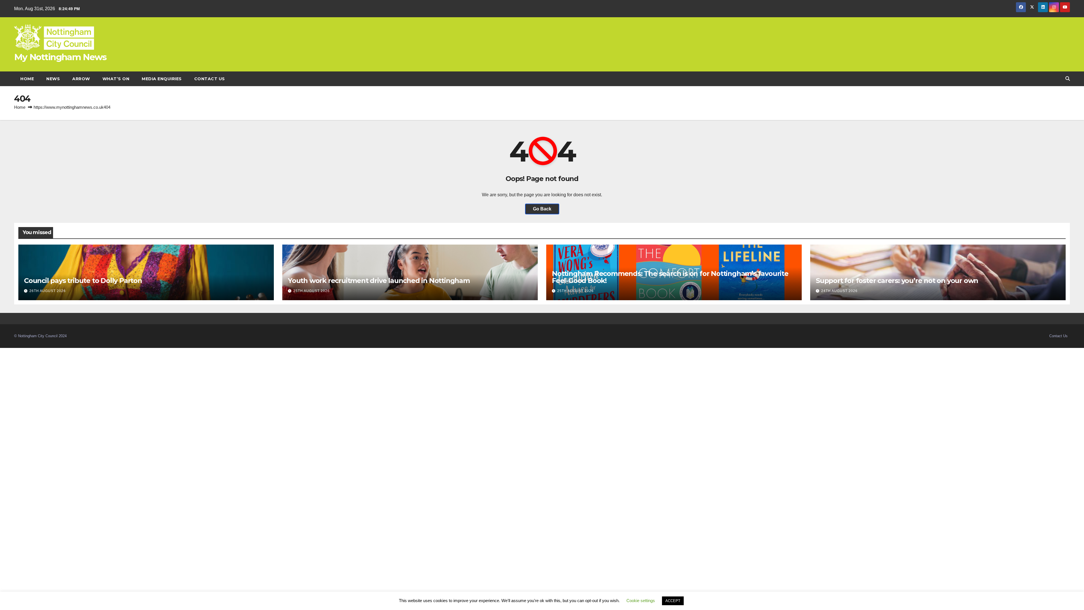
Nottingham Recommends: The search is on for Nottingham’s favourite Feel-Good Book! (670, 277)
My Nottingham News (60, 57)
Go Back (542, 208)
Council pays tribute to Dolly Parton (83, 280)
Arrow (81, 78)
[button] (1067, 78)
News (53, 78)
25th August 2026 (311, 291)
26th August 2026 (47, 291)
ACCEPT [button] (672, 601)
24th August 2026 (839, 291)
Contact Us (209, 78)
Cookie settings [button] (640, 600)
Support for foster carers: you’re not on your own (897, 280)
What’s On (116, 78)
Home (27, 78)
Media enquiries (162, 78)
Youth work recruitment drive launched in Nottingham (379, 280)
